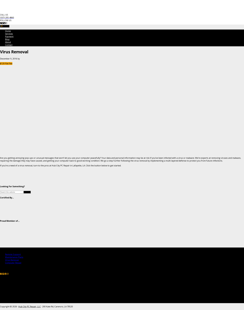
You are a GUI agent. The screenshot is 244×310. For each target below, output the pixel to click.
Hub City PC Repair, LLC (29, 306)
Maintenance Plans (14, 257)
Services (9, 33)
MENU (5, 26)
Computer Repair (13, 262)
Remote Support (13, 254)
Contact (8, 45)
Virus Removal (12, 260)
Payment (9, 36)
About (8, 42)
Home (8, 31)
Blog (7, 39)
